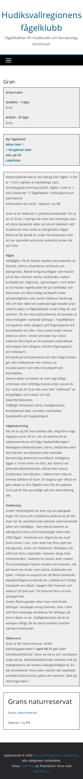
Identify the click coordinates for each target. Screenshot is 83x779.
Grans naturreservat (22, 713)
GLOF (32, 204)
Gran (9, 107)
